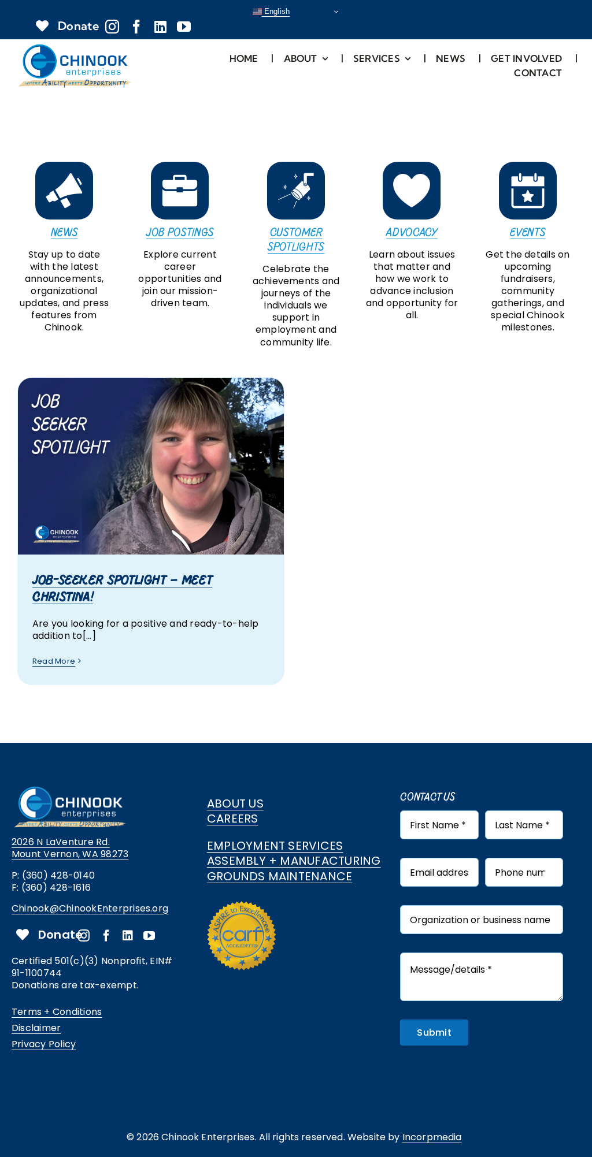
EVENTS (527, 232)
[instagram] (112, 27)
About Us (235, 803)
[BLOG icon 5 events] (528, 166)
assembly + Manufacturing (294, 861)
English (276, 11)
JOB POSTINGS (180, 232)
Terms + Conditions (57, 1011)
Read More (53, 661)
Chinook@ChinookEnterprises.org (90, 908)
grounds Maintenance (280, 876)
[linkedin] (160, 27)
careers (232, 818)
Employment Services (275, 846)
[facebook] (136, 27)
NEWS (64, 232)
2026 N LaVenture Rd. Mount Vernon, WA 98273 (70, 848)
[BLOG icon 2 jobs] (180, 166)
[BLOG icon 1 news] (64, 166)
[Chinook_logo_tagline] (75, 46)
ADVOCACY (411, 232)
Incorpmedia (432, 1137)
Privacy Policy (44, 1044)
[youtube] (184, 27)
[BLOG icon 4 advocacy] (412, 166)
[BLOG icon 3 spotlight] (296, 166)
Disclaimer (36, 1028)
